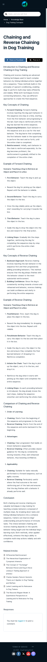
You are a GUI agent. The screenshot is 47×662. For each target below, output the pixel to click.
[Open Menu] (3, 4)
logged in (21, 621)
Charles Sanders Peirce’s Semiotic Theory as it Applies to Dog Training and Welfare (19, 580)
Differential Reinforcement (16, 555)
